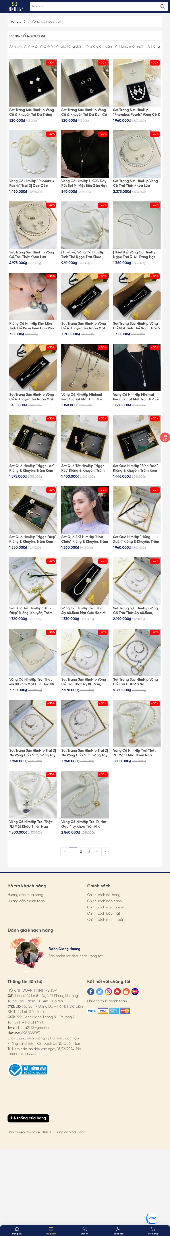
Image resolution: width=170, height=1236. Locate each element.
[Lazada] (135, 991)
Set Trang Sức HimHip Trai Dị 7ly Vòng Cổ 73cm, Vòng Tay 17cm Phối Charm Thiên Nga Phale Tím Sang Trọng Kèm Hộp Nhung (84, 753)
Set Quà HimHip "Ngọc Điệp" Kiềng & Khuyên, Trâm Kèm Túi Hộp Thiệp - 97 (32, 539)
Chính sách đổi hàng (103, 895)
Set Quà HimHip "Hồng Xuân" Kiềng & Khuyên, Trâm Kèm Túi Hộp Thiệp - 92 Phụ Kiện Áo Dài (136, 539)
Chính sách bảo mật (103, 913)
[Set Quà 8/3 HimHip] (85, 510)
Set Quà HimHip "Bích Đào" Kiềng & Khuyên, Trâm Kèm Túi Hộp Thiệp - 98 (135, 468)
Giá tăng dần (71, 46)
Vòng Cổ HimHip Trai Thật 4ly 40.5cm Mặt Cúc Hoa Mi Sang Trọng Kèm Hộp (83, 610)
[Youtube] (117, 991)
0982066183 (30, 1033)
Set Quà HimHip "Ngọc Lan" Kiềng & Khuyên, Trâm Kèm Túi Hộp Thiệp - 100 (31, 468)
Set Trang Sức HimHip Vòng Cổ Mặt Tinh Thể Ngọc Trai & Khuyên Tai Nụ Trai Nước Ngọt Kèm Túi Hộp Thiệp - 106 (136, 326)
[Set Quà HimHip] (33, 439)
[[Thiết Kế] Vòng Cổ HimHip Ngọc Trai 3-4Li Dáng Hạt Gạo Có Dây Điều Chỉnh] (137, 225)
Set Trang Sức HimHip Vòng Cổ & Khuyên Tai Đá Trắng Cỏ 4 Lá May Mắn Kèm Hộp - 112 (32, 112)
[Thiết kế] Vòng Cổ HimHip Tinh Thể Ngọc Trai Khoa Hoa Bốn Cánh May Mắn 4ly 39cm (83, 255)
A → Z (32, 46)
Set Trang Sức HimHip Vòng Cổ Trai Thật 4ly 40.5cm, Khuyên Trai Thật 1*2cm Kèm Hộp (136, 610)
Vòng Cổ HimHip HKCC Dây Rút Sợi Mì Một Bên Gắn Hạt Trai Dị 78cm (84, 183)
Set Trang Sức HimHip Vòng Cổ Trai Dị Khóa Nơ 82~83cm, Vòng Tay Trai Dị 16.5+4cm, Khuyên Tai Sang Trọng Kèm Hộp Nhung (135, 682)
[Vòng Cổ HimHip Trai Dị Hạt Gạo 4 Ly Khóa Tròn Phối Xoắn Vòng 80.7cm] (85, 795)
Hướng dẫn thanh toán (26, 901)
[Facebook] (90, 991)
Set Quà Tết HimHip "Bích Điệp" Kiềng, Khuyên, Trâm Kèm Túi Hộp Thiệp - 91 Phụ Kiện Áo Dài (31, 610)
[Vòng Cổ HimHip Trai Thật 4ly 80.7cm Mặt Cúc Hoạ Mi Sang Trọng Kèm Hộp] (33, 652)
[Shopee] (126, 991)
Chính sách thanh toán (105, 920)
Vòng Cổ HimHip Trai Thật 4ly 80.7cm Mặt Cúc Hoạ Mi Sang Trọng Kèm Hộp (31, 682)
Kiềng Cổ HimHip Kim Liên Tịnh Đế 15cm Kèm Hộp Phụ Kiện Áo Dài (31, 326)
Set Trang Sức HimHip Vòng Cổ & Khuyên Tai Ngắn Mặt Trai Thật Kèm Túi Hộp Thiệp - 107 (84, 326)
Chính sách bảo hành (104, 901)
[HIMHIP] (15, 6)
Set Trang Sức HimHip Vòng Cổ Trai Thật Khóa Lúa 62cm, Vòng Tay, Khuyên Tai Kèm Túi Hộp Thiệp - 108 (31, 255)
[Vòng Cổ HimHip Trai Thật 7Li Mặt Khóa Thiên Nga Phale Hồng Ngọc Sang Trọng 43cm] (137, 723)
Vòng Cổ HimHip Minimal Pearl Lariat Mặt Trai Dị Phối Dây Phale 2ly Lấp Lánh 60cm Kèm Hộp (136, 397)
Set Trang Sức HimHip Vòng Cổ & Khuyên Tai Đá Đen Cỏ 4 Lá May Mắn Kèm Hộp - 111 (84, 112)
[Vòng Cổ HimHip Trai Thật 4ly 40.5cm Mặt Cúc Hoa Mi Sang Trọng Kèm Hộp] (85, 581)
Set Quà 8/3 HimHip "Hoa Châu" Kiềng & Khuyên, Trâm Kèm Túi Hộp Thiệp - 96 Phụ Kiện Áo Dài (84, 539)
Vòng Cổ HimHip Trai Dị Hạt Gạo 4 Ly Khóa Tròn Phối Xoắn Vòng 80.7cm (83, 824)
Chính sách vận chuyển (106, 907)
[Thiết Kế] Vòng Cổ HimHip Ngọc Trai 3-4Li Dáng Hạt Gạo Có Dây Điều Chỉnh (134, 255)
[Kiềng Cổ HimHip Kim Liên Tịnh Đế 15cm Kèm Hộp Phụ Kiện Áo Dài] (33, 296)
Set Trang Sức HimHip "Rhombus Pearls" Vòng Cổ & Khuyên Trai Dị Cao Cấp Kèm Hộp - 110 (136, 112)
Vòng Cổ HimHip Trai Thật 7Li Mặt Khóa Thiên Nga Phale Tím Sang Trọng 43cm (32, 824)
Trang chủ (17, 21)
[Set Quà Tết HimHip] (85, 439)
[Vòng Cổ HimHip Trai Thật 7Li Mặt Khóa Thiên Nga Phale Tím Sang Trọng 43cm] (33, 795)
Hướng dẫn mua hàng (25, 895)
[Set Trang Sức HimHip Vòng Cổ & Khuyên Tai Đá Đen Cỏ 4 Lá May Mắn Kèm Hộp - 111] (85, 83)
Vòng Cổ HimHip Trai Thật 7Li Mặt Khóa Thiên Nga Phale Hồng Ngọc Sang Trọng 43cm (134, 753)
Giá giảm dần (101, 46)
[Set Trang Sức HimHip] (137, 83)
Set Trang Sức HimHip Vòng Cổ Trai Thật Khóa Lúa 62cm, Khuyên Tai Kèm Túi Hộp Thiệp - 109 (135, 183)
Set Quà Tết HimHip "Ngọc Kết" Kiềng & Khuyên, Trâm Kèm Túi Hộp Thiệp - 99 (83, 468)
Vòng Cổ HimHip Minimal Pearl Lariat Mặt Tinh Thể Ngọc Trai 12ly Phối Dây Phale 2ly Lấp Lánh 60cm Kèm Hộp (81, 397)
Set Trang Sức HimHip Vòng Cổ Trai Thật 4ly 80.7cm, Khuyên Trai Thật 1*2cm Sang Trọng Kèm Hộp (85, 682)
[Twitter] (99, 991)
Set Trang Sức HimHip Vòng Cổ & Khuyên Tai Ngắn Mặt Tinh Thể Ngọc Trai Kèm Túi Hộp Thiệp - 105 (31, 397)
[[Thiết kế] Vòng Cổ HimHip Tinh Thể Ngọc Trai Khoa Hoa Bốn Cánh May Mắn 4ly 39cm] (85, 225)
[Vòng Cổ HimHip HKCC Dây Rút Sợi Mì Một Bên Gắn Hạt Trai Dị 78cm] (85, 154)
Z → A (48, 46)
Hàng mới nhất (131, 46)
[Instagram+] (108, 991)
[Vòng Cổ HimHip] (33, 154)
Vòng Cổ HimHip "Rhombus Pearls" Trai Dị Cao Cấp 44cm (31, 183)
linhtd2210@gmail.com (36, 1028)
